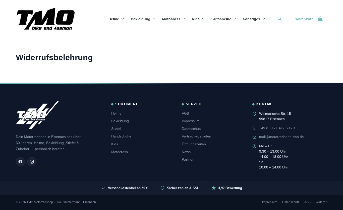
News (186, 152)
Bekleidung (140, 19)
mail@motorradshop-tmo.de (281, 137)
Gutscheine (221, 19)
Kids (196, 19)
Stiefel (116, 129)
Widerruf (321, 202)
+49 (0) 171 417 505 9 (277, 128)
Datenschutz (192, 129)
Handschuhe (121, 136)
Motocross (171, 19)
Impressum (191, 121)
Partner (188, 159)
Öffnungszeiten (194, 144)
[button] (121, 19)
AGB (185, 113)
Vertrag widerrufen (196, 136)
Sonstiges (251, 19)
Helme (113, 19)
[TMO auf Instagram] (31, 161)
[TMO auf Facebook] (20, 161)
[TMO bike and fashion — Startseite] (37, 115)
